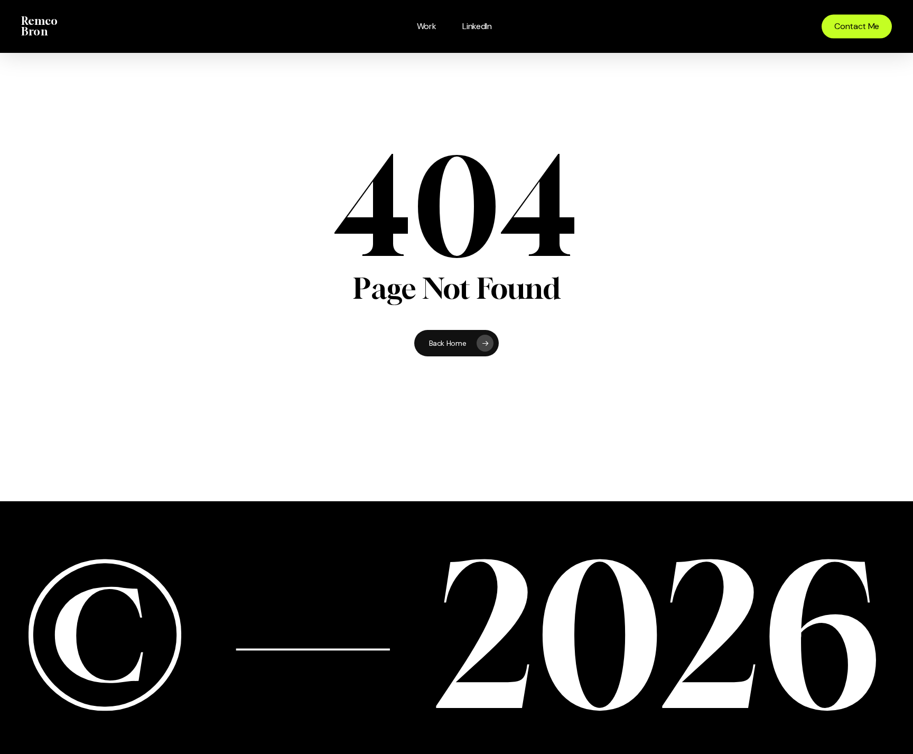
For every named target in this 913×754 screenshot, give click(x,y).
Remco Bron (39, 26)
